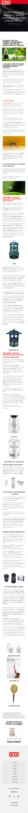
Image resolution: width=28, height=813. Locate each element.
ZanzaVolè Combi (14, 656)
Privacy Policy (15, 779)
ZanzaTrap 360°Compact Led (14, 462)
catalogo (19, 724)
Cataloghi (15, 768)
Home (15, 762)
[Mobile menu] (26, 2)
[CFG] (6, 1)
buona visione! (14, 741)
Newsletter (15, 776)
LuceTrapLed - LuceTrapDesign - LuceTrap (14, 493)
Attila (14, 264)
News (15, 770)
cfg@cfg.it (14, 792)
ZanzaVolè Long (14, 706)
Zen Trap (14, 437)
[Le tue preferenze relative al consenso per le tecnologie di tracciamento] (2, 810)
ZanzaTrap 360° (14, 350)
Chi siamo (15, 765)
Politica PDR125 (14, 802)
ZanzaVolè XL (14, 681)
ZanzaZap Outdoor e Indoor (14, 587)
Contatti (15, 773)
